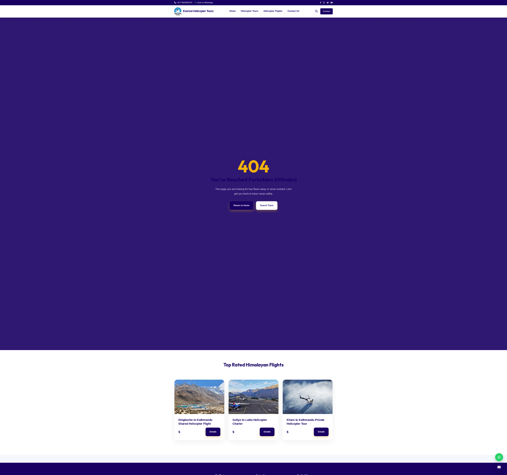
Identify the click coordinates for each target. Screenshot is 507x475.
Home (232, 11)
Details (213, 432)
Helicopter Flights (273, 11)
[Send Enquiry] (499, 467)
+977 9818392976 (184, 3)
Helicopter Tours (249, 11)
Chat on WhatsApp (205, 3)
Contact (326, 11)
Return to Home (241, 205)
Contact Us (293, 11)
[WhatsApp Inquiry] (499, 457)
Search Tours (266, 205)
